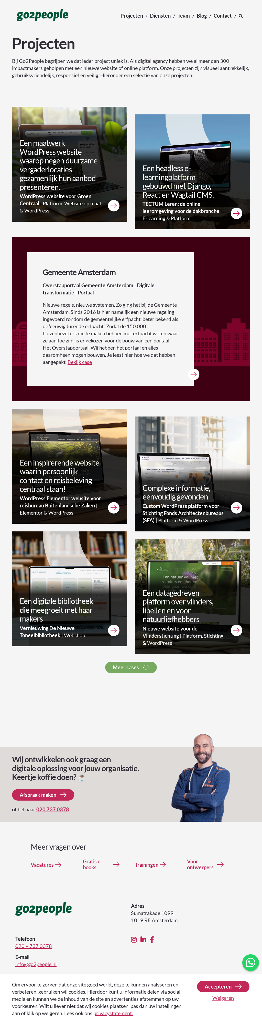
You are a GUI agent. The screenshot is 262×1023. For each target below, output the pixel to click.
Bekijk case (80, 362)
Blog (202, 16)
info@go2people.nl (36, 964)
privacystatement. (113, 1013)
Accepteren (218, 986)
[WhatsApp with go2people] (250, 962)
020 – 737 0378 (33, 946)
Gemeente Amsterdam (79, 272)
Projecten (132, 16)
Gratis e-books (92, 864)
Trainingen (146, 865)
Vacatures (42, 865)
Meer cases (126, 667)
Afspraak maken (38, 795)
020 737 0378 (52, 809)
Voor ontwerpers (200, 864)
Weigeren (223, 998)
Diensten (160, 16)
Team (184, 16)
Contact (223, 16)
